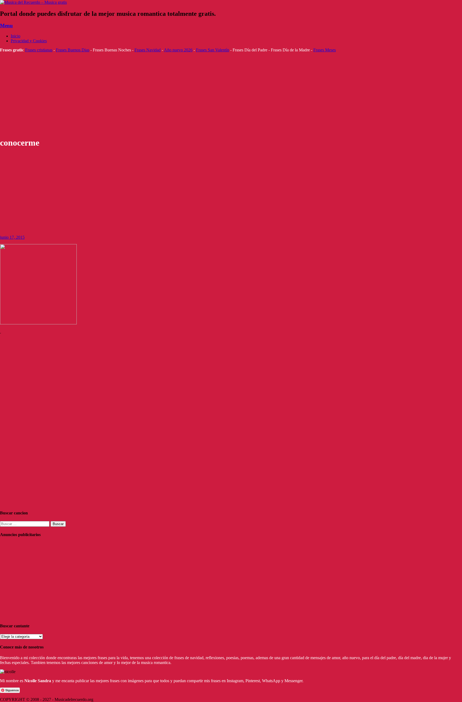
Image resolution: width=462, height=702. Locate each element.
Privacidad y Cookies (29, 41)
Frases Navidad (147, 50)
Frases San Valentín (212, 50)
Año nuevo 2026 (178, 50)
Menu (6, 25)
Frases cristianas (38, 50)
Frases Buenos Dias (72, 50)
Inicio (15, 36)
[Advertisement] (160, 94)
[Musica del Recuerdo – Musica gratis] (33, 2)
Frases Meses (324, 50)
